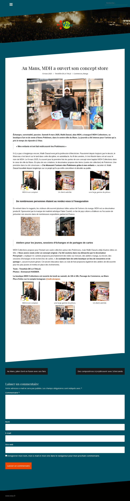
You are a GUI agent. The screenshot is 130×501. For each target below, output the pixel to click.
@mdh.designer (53, 279)
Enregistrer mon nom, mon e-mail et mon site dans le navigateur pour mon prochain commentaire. (53, 455)
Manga (85, 74)
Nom (7, 421)
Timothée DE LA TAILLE (63, 74)
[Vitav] (65, 24)
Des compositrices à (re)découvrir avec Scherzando (100, 371)
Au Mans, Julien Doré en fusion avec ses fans (26, 371)
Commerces (78, 74)
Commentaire (12, 392)
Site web (9, 444)
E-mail (8, 433)
